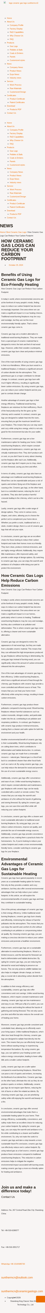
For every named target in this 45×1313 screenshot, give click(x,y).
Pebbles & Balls (16, 50)
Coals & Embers (16, 53)
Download (11, 106)
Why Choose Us (16, 36)
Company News (16, 67)
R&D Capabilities (17, 32)
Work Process (16, 85)
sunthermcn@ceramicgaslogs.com (22, 1291)
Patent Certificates (17, 102)
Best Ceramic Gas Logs (16, 232)
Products (10, 43)
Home (9, 18)
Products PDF (15, 109)
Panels (12, 57)
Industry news (15, 78)
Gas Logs (14, 46)
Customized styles (17, 60)
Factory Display (16, 29)
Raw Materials (16, 88)
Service (10, 81)
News (9, 64)
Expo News (14, 74)
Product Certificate (17, 99)
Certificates (11, 95)
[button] (22, 119)
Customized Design (18, 92)
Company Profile (16, 25)
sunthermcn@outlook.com (17, 1277)
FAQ (12, 39)
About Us (10, 22)
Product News (15, 71)
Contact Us (11, 113)
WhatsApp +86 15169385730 (13, 1264)
